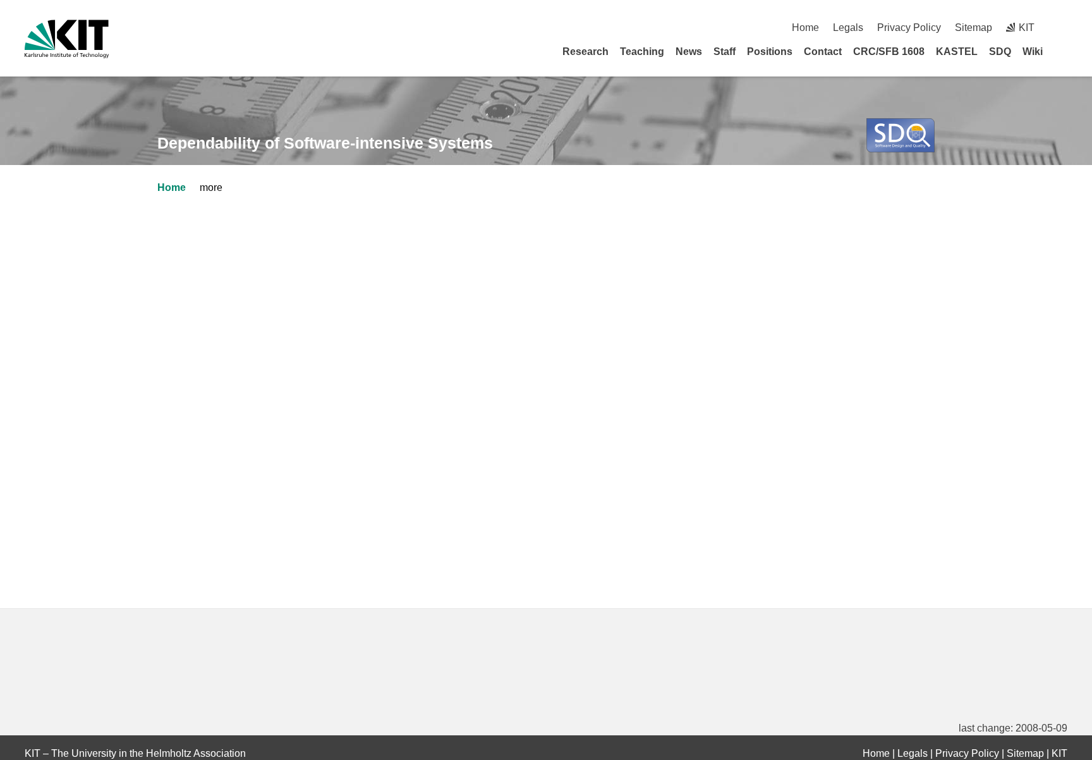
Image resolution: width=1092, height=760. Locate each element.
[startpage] (1063, 51)
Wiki (1032, 51)
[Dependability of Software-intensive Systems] (900, 135)
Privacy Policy (909, 27)
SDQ (1000, 51)
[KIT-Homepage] (67, 39)
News (689, 51)
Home (805, 27)
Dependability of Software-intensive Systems (325, 143)
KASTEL (957, 51)
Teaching (642, 51)
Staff (724, 51)
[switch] (1062, 27)
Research (585, 51)
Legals (848, 27)
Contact (823, 51)
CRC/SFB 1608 (889, 51)
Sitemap (973, 27)
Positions (769, 51)
